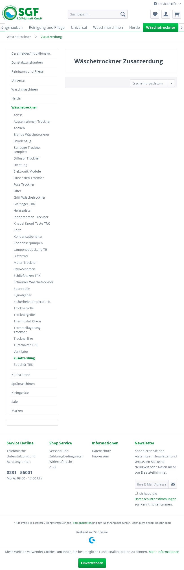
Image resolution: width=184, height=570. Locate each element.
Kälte (17, 230)
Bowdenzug (22, 141)
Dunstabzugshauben (27, 62)
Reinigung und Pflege (27, 71)
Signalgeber (23, 295)
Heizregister (23, 210)
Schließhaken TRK (27, 275)
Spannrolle (22, 288)
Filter (17, 191)
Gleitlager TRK (24, 204)
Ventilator (21, 351)
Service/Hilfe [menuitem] (167, 4)
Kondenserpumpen (28, 243)
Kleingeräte (20, 392)
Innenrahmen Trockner (31, 217)
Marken (17, 410)
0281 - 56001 (20, 472)
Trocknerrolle (24, 308)
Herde (16, 98)
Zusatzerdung (24, 358)
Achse (18, 115)
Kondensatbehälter (28, 236)
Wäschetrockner (24, 107)
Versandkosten (82, 523)
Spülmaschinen (23, 383)
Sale (14, 401)
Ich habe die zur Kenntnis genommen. (155, 498)
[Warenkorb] (176, 14)
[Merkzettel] (154, 14)
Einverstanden (92, 563)
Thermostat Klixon (27, 321)
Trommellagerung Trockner (27, 330)
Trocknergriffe (24, 315)
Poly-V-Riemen (24, 269)
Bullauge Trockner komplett (27, 149)
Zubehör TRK (23, 364)
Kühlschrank (20, 375)
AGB (52, 467)
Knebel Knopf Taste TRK (32, 223)
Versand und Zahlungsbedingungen (66, 453)
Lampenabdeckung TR (30, 249)
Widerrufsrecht (60, 461)
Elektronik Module (27, 171)
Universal (18, 80)
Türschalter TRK (26, 345)
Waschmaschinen (24, 89)
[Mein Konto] (165, 14)
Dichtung (20, 165)
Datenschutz (101, 451)
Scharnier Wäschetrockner (33, 282)
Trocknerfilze (23, 338)
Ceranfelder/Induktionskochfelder (33, 53)
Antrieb (19, 128)
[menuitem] (98, 14)
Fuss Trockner (24, 184)
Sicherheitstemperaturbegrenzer (35, 301)
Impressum (100, 456)
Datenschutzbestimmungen (155, 499)
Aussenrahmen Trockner (32, 121)
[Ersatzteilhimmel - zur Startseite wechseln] (22, 14)
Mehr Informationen (164, 552)
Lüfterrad (21, 256)
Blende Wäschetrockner (31, 134)
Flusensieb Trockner (29, 178)
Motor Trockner (25, 262)
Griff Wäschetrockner (30, 197)
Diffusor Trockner (27, 158)
